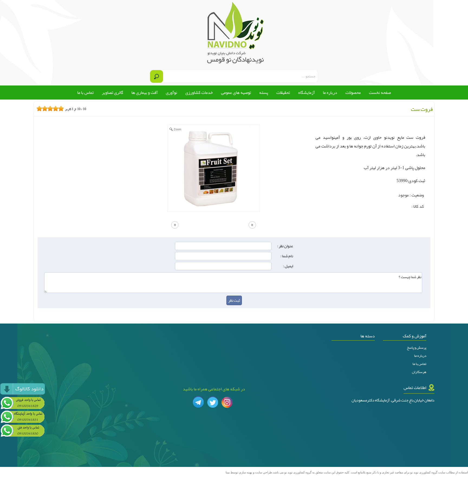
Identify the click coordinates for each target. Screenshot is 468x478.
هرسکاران (419, 371)
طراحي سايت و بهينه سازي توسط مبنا (249, 472)
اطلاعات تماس (415, 387)
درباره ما (420, 355)
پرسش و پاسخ (416, 347)
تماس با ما (419, 363)
